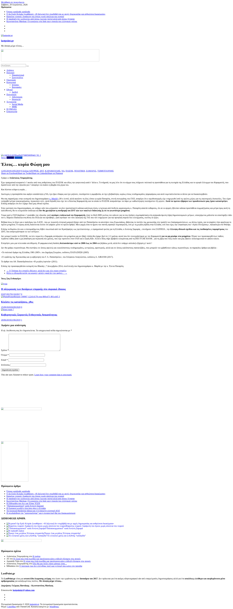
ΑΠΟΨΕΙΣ (34, 171)
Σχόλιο (5, 350)
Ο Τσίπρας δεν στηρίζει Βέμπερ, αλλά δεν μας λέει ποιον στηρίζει (36, 271)
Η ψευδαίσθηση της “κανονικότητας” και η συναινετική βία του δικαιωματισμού (40, 513)
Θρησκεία (16, 99)
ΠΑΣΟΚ (69, 171)
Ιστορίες (15, 85)
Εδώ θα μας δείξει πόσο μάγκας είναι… (50, 563)
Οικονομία (11, 80)
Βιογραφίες (17, 87)
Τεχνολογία (11, 102)
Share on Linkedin (39, 173)
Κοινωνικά (11, 82)
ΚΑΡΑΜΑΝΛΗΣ (52, 171)
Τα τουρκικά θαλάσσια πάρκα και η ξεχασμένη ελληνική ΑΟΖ (33, 511)
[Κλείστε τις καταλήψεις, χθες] (30, 296)
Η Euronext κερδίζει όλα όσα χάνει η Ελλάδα (26, 508)
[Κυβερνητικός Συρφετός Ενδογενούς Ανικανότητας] (7, 309)
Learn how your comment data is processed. (53, 375)
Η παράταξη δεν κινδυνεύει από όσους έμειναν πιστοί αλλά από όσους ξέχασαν (40, 19)
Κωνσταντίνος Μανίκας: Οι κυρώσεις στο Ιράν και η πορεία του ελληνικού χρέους (41, 21)
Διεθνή (15, 92)
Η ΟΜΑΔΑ (11, 109)
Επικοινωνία (11, 111)
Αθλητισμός (17, 97)
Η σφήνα (36, 556)
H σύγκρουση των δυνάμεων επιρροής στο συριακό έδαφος (33, 289)
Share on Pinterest (55, 173)
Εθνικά (9, 90)
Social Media (17, 104)
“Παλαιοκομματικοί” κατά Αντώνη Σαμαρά (25, 506)
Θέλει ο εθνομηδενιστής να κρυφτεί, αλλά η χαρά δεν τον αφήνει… (36, 273)
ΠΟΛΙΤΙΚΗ (79, 171)
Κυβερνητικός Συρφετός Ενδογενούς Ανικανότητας (29, 314)
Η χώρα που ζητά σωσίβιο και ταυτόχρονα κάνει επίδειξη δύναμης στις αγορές (47, 559)
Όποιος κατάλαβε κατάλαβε (18, 12)
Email (4, 360)
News (3, 157)
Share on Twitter (25, 173)
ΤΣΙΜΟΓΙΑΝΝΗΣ (105, 171)
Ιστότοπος (5, 365)
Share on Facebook (9, 173)
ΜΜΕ (14, 107)
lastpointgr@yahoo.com (24, 590)
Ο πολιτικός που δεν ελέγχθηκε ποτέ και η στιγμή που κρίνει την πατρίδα (50, 566)
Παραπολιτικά (18, 75)
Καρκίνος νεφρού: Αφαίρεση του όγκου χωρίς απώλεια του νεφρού (35, 16)
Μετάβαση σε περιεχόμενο (12, 2)
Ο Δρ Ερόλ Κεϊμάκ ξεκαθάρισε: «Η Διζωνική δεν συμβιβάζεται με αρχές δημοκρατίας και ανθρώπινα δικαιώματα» (55, 14)
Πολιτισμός (11, 94)
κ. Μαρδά (53, 199)
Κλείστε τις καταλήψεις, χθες (17, 301)
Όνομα (5, 355)
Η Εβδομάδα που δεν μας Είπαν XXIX (23, 503)
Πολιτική (10, 73)
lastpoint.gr (7, 40)
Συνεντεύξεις (17, 77)
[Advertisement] (116, 134)
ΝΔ (62, 171)
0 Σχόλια (25, 171)
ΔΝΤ (42, 171)
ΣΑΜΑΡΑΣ (91, 171)
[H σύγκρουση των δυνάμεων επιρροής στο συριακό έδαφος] (4, 284)
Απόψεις (10, 70)
